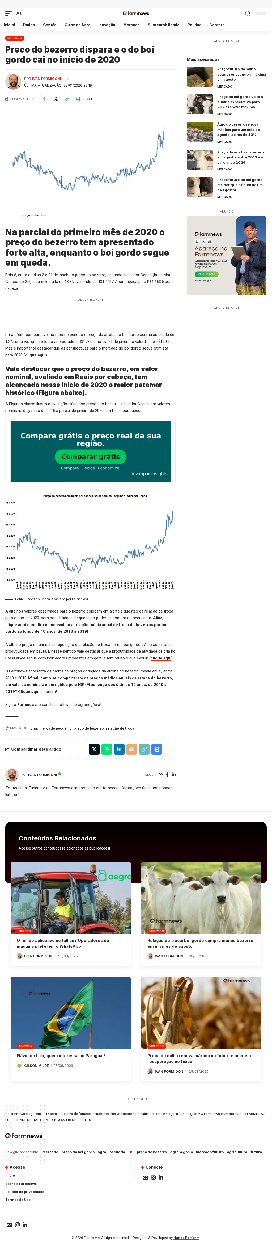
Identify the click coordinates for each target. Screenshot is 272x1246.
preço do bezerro (89, 728)
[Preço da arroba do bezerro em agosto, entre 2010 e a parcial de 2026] (200, 160)
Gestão (25, 931)
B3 (131, 1152)
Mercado (14, 38)
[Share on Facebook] (44, 99)
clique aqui (35, 355)
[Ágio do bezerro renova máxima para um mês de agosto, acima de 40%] (200, 132)
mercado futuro (210, 1152)
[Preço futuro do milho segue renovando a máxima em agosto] (200, 77)
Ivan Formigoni (46, 79)
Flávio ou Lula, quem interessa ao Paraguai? (61, 1055)
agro (102, 1152)
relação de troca (120, 728)
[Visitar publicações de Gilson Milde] (20, 1065)
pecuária (117, 1152)
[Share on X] (55, 99)
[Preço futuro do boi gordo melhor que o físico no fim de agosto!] (200, 187)
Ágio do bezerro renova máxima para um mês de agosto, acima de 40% (238, 129)
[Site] (160, 775)
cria (33, 728)
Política (25, 1046)
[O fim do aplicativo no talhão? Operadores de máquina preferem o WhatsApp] (71, 898)
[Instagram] (153, 1177)
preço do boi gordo (78, 1152)
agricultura (237, 1152)
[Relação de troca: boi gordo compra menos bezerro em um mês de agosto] (201, 898)
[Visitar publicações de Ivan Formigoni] (13, 82)
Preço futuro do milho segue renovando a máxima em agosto (241, 74)
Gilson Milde (36, 1065)
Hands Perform (186, 1238)
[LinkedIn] (173, 775)
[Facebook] (167, 775)
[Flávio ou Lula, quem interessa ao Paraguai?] (71, 1013)
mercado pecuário (55, 728)
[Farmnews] (136, 13)
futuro (256, 1152)
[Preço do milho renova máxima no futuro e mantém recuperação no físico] (201, 1013)
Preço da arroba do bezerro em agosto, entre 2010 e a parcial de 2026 (241, 157)
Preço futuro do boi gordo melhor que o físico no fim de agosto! (240, 185)
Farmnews (27, 704)
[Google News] (145, 1177)
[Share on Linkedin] (119, 749)
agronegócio (181, 1152)
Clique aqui (28, 691)
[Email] (131, 749)
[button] (9, 13)
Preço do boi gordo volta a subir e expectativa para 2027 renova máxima (240, 101)
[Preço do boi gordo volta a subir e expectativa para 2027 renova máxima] (200, 104)
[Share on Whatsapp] (106, 749)
